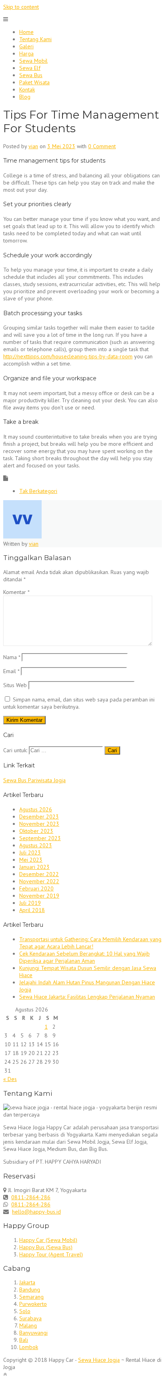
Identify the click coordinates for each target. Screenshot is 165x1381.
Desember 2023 (39, 816)
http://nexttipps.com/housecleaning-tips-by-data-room (68, 356)
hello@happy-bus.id (36, 1211)
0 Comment (102, 146)
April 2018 (32, 910)
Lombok (28, 1347)
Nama (11, 657)
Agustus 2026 (35, 809)
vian (33, 146)
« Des (10, 1079)
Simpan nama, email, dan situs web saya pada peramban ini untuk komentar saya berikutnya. (79, 703)
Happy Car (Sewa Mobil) (48, 1240)
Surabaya (30, 1318)
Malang (28, 1325)
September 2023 (40, 838)
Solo (24, 1311)
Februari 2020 (36, 888)
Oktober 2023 (36, 831)
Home (26, 32)
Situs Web (15, 685)
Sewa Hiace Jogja (99, 1359)
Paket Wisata (34, 82)
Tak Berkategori (38, 491)
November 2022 (39, 881)
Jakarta (27, 1282)
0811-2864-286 (30, 1197)
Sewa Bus (30, 75)
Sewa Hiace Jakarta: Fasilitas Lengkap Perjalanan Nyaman (87, 996)
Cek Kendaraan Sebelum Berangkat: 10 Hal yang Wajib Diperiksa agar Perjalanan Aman (84, 957)
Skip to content (21, 6)
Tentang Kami (35, 39)
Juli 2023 (30, 852)
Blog (24, 96)
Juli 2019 (30, 902)
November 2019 (39, 895)
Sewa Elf (29, 68)
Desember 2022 (39, 874)
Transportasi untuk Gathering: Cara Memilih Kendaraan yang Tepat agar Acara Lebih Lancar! (90, 943)
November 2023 (39, 823)
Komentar (16, 592)
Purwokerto (33, 1303)
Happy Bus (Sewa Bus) (45, 1247)
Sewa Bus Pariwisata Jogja (34, 780)
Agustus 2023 (35, 845)
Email (11, 671)
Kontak (27, 89)
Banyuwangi (33, 1332)
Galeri (26, 46)
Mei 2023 (30, 859)
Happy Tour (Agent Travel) (51, 1254)
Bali (23, 1339)
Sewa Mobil (33, 60)
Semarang (31, 1296)
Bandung (29, 1289)
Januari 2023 (34, 866)
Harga (26, 53)
